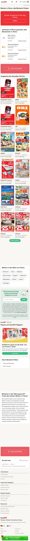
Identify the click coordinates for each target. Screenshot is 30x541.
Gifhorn (14, 279)
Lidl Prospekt (4, 500)
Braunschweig (6, 275)
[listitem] (8, 91)
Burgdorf (15, 275)
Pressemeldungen (5, 513)
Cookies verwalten (19, 533)
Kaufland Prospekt (5, 487)
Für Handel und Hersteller (7, 476)
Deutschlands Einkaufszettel (7, 506)
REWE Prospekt (4, 489)
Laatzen (21, 279)
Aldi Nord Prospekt (5, 496)
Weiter (15, 21)
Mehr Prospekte (15, 240)
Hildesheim (23, 275)
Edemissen (6, 271)
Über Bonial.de (4, 474)
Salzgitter (19, 271)
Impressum (17, 529)
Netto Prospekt (4, 498)
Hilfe (2, 529)
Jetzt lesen (15, 353)
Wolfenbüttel (6, 279)
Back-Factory (7, 366)
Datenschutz (4, 531)
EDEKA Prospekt (5, 485)
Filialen (12, 464)
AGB (2, 533)
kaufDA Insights (4, 508)
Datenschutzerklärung (21, 312)
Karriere (2, 479)
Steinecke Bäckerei (8, 363)
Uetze (12, 271)
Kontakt (17, 531)
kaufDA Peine (5, 464)
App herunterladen (5, 511)
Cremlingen (6, 283)
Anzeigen (26, 5)
